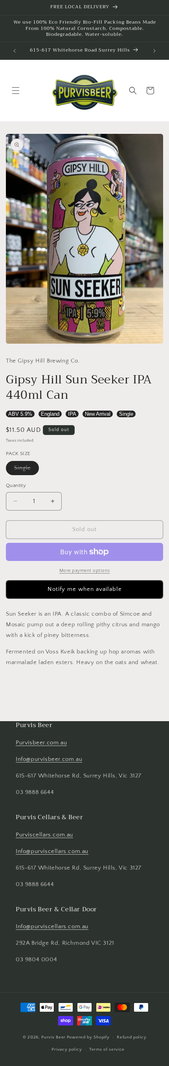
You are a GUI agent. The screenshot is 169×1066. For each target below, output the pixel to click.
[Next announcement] (154, 50)
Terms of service (107, 1049)
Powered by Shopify (88, 1037)
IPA (72, 414)
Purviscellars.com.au (44, 834)
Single (126, 414)
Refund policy (131, 1037)
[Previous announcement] (14, 50)
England (50, 414)
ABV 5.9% (20, 414)
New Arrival (97, 414)
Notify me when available (85, 589)
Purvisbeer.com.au (41, 742)
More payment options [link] (84, 570)
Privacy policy (66, 1049)
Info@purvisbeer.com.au (49, 759)
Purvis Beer (53, 1037)
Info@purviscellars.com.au (52, 851)
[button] (15, 90)
